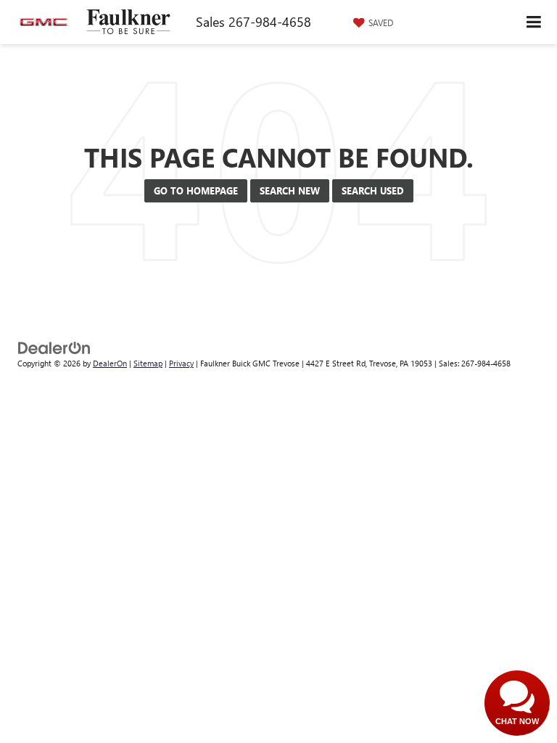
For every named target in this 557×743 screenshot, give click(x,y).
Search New (290, 190)
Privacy (181, 363)
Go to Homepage (196, 190)
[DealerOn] (54, 346)
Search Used (373, 190)
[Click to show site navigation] (534, 22)
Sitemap (147, 363)
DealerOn (110, 363)
